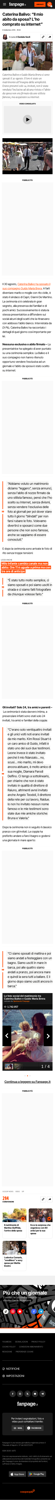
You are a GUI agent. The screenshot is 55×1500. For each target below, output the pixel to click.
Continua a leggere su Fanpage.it (27, 1082)
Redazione (7, 1351)
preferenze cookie (24, 1351)
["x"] (27, 1311)
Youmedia (6, 1342)
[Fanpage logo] (17, 4)
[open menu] (3, 4)
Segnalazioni (21, 1342)
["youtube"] (20, 1311)
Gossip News (7, 1191)
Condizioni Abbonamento (31, 1347)
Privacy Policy (38, 1342)
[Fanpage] (27, 1404)
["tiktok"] (6, 1311)
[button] (50, 37)
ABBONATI (40, 4)
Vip (23, 1191)
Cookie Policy (8, 1347)
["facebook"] (34, 1311)
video (17, 1191)
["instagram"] (13, 1311)
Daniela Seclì (24, 37)
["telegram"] (41, 1311)
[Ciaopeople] (27, 1491)
